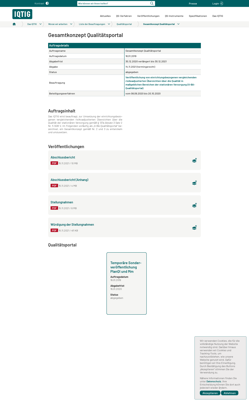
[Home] (17, 24)
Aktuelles (105, 15)
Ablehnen (230, 393)
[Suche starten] (152, 3)
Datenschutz (213, 381)
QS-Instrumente (174, 15)
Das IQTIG (217, 15)
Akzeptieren (210, 393)
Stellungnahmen (62, 202)
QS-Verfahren (124, 15)
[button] (193, 3)
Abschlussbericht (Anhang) (69, 179)
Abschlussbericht (63, 157)
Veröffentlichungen (148, 15)
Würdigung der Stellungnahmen (72, 224)
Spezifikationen (198, 15)
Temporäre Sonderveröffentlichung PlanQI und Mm (125, 267)
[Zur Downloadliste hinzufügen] (194, 160)
